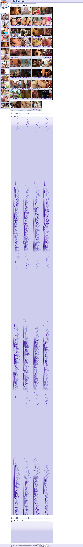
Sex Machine (44, 227)
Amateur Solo (15, 175)
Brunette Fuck (15, 481)
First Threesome (25, 360)
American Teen (15, 205)
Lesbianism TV (45, 526)
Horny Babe (24, 478)
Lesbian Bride (34, 221)
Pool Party (34, 500)
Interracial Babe (35, 119)
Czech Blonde (25, 227)
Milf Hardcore (34, 380)
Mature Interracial (35, 340)
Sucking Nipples (45, 340)
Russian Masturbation (46, 211)
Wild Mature (44, 485)
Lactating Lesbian (35, 175)
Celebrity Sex (24, 126)
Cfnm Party (24, 128)
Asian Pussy (14, 265)
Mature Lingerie (35, 345)
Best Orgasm (15, 328)
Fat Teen (24, 336)
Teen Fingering (45, 377)
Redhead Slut (44, 177)
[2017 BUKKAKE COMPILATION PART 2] (37, 56)
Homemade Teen (25, 476)
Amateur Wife (15, 186)
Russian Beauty (45, 202)
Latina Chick (34, 188)
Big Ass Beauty (15, 332)
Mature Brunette (35, 324)
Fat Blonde (24, 325)
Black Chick (14, 388)
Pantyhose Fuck (35, 476)
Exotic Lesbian (25, 312)
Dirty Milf (24, 253)
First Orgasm (24, 359)
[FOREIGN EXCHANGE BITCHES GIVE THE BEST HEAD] (26, 35)
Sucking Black (45, 336)
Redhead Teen (45, 178)
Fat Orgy (24, 334)
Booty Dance (14, 451)
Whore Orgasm (45, 474)
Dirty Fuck (24, 251)
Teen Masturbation (45, 389)
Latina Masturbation (35, 195)
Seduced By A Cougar (46, 223)
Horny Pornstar (25, 492)
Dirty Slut (24, 256)
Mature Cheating (35, 325)
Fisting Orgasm (25, 370)
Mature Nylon (34, 348)
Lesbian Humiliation (35, 242)
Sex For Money (45, 226)
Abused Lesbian (15, 118)
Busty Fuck (14, 509)
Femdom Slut (24, 344)
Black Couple (15, 389)
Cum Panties (24, 209)
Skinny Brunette (45, 264)
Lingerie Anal (34, 304)
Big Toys (14, 371)
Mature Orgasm (35, 349)
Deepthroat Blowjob (25, 238)
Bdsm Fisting (14, 310)
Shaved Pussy (45, 246)
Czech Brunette (25, 228)
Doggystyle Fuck (25, 260)
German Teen (25, 399)
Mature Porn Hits (45, 532)
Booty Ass (14, 450)
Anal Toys (14, 231)
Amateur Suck (15, 179)
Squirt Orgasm (45, 313)
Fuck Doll (24, 386)
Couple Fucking (25, 188)
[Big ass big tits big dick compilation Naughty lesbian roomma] (37, 14)
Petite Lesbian (35, 494)
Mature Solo (34, 356)
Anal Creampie (15, 209)
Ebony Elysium (25, 540)
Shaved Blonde (45, 237)
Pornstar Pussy (35, 514)
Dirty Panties (24, 255)
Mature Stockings (35, 358)
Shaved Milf (44, 244)
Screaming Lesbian (45, 221)
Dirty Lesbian (24, 252)
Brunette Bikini (15, 471)
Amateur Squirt (15, 176)
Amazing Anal (15, 187)
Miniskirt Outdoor (35, 403)
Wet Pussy (44, 467)
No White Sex (35, 530)
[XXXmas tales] (37, 66)
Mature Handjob (35, 338)
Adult (14, 541)
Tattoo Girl (44, 345)
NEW (19, 113)
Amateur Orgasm (15, 166)
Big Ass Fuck (15, 337)
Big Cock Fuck (15, 351)
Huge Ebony (24, 502)
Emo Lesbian (24, 305)
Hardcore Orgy (25, 466)
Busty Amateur (15, 501)
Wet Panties (44, 466)
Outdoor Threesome (35, 469)
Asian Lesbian (15, 255)
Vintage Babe (44, 447)
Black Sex (14, 400)
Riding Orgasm (45, 197)
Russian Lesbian (45, 210)
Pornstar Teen (45, 120)
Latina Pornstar (35, 201)
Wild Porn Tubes (5, 27)
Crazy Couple (25, 194)
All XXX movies (5, 34)
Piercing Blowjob (35, 496)
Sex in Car (44, 230)
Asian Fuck (14, 251)
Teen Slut (44, 401)
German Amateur (25, 390)
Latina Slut (34, 203)
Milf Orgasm (34, 383)
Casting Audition (25, 121)
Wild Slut (44, 491)
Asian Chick (14, 244)
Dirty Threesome (25, 258)
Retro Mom (44, 189)
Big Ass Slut (14, 341)
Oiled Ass (34, 449)
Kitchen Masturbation (36, 172)
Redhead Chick (45, 169)
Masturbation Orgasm (36, 314)
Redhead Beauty (45, 167)
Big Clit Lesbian (15, 346)
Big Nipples (14, 363)
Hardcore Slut (25, 467)
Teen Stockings (45, 405)
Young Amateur (45, 494)
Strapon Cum (44, 322)
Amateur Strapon (15, 177)
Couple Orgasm (25, 190)
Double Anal (24, 261)
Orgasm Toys (34, 458)
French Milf (24, 384)
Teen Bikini (44, 358)
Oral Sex (34, 455)
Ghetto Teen (24, 402)
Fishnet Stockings (25, 368)
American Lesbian (15, 202)
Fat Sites (34, 534)
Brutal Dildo (14, 499)
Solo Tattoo (44, 305)
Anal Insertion (15, 219)
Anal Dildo (14, 210)
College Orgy (24, 176)
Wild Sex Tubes (15, 538)
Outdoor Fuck (35, 465)
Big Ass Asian (15, 330)
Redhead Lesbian (45, 172)
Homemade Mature (25, 474)
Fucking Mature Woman (36, 540)
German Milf (24, 398)
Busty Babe (14, 504)
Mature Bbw (34, 318)
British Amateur (15, 458)
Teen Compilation (45, 363)
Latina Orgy (34, 199)
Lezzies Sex (45, 530)
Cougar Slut (24, 185)
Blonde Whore (15, 443)
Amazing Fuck (15, 194)
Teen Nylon (44, 390)
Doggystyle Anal (25, 259)
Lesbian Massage (35, 248)
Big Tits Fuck (14, 368)
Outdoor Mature (35, 467)
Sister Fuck (44, 255)
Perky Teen (34, 487)
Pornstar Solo (44, 119)
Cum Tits (24, 211)
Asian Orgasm (15, 261)
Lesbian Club (34, 224)
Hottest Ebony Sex (36, 527)
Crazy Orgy (24, 198)
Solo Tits (44, 306)
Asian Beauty (15, 240)
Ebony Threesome (25, 304)
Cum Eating (24, 203)
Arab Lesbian (14, 234)
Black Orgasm (15, 396)
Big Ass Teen (14, 342)
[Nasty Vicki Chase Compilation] (47, 87)
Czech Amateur (25, 225)
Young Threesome (45, 514)
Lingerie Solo (34, 305)
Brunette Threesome (16, 496)
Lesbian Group (35, 239)
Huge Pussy (24, 505)
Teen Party (44, 395)
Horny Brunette (25, 481)
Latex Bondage (35, 177)
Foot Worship (24, 375)
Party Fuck (34, 479)
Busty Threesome (25, 120)
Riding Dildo (44, 195)
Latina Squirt (34, 205)
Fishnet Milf (24, 367)
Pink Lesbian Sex (45, 535)
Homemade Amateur (26, 469)
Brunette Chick (15, 475)
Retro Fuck (44, 185)
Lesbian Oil (34, 257)
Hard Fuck (24, 458)
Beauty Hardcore (15, 318)
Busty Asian (14, 503)
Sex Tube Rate (5, 20)
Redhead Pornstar (45, 176)
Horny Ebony (24, 485)
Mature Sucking (35, 360)
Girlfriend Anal (25, 404)
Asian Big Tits (15, 241)
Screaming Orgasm (45, 222)
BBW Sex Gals (35, 532)
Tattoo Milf (44, 346)
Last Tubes (15, 530)
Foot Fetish (24, 374)
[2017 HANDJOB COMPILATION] (47, 97)
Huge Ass (24, 497)
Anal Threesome (15, 230)
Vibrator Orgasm (45, 444)
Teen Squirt (44, 404)
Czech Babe (24, 226)
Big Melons (14, 361)
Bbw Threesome (15, 308)
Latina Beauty (34, 186)
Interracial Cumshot (35, 122)
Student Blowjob (45, 326)
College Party (24, 177)
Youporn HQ (15, 539)
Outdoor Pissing (35, 468)
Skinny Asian (44, 258)
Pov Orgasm (44, 126)
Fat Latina (24, 329)
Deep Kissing (24, 237)
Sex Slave (44, 229)
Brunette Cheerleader (16, 474)
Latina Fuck (34, 191)
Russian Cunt (44, 207)
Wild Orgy (44, 488)
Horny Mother (25, 491)
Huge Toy (24, 508)
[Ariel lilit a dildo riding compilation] (26, 14)
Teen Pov (44, 397)
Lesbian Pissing (35, 263)
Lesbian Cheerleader (35, 222)
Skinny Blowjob (45, 263)
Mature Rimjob (35, 353)
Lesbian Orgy (34, 259)
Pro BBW (44, 537)
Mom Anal (34, 405)
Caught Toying (25, 124)
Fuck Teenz (35, 541)
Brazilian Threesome (16, 457)
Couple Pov (24, 191)
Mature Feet (34, 332)
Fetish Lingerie (25, 350)
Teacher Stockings (45, 349)
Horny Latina (24, 487)
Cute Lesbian (24, 221)
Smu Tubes (25, 531)
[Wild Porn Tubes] (47, 14)
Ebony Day (25, 539)
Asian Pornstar (15, 263)
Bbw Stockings (15, 306)
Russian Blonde (45, 203)
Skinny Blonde (45, 262)
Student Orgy (44, 328)
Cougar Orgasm (25, 184)
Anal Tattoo (14, 229)
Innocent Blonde (25, 510)
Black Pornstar (15, 398)
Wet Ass (44, 461)
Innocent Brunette (25, 511)
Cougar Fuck (24, 183)
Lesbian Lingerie (35, 246)
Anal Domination (15, 212)
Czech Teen (24, 235)
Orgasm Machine (35, 457)
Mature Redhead (35, 352)
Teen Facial (44, 373)
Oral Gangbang (35, 454)
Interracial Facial (35, 125)
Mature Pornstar (35, 351)
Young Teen (44, 513)
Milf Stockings (35, 393)
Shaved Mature (45, 243)
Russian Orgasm (45, 214)
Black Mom (14, 395)
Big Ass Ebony (15, 336)
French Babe (24, 382)
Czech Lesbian (25, 230)
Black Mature (15, 393)
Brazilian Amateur (15, 453)
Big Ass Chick (15, 335)
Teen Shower (44, 400)
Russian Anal (44, 200)
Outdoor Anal (34, 462)
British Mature (15, 462)
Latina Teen (34, 206)
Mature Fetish (35, 333)
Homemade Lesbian (25, 473)
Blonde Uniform (15, 442)
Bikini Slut (14, 377)
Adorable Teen (15, 125)
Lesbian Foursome (35, 237)
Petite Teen (34, 495)
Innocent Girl (24, 512)
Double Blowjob (25, 262)
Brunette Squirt (15, 493)
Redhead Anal (45, 165)
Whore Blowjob (45, 471)
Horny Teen (24, 495)
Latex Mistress (35, 181)
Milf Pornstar (34, 386)
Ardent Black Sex (25, 533)
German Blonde (25, 393)
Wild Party (44, 489)
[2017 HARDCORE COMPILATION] (47, 35)
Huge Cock (24, 499)
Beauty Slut (14, 321)
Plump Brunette (35, 497)
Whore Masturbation (45, 473)
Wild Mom (44, 487)
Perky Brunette (35, 485)
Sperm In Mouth (45, 309)
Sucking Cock (45, 337)
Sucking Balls (44, 333)
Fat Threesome (25, 337)
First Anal (24, 356)
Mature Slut (34, 355)
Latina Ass (34, 185)
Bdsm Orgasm (15, 311)
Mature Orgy (34, 350)
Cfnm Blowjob (25, 127)
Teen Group (44, 383)
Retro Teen (44, 191)
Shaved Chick (45, 239)
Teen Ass (44, 352)
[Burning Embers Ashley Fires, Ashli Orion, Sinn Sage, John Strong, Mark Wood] (26, 45)
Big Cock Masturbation (16, 352)
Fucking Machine (25, 387)
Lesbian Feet (34, 232)
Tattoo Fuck (44, 344)
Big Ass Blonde (15, 333)
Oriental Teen (34, 461)
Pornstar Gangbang (35, 508)
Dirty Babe (24, 246)
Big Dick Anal (15, 354)
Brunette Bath (15, 468)
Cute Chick (24, 219)
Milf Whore (34, 400)
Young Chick (44, 503)
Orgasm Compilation (35, 456)
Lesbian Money (35, 253)
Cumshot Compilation (26, 212)
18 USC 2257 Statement (20, 544)
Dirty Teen (24, 257)
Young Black (44, 499)
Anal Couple (14, 208)
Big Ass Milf (14, 339)
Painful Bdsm (34, 470)
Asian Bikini (14, 242)
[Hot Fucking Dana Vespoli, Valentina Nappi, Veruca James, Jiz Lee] (37, 87)
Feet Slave (24, 339)
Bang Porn (5, 54)
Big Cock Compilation (16, 349)
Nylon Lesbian (35, 444)
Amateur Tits (14, 184)
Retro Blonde (44, 182)
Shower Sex (44, 253)
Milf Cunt (34, 372)
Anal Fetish (14, 214)
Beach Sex (14, 313)
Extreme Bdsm (25, 314)
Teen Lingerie (44, 388)
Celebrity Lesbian (25, 125)
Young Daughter (45, 505)
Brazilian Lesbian (15, 455)
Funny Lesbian (25, 388)
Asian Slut (14, 266)
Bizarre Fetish (15, 378)
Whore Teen (44, 475)
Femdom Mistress (25, 343)
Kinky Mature (34, 168)
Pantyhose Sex (35, 478)
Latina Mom (34, 197)
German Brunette (25, 394)
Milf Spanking (34, 391)
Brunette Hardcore (15, 483)
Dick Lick (24, 240)
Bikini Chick (14, 375)
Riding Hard (44, 196)
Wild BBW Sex (45, 540)
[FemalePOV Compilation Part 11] (15, 14)
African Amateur (15, 126)
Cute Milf (24, 222)
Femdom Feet (25, 341)
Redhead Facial (45, 170)
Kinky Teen (34, 169)
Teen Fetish (44, 376)
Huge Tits (24, 507)
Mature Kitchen (35, 342)
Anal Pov (14, 225)
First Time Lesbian (25, 362)
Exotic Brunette (25, 311)
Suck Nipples (44, 332)
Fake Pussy (24, 319)
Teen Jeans (44, 386)
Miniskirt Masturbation (36, 402)
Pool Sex (34, 501)
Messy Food (34, 365)
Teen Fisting (44, 379)
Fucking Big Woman (36, 535)
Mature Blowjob (35, 323)
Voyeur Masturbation (45, 460)
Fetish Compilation (25, 347)
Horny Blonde (25, 480)
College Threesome (25, 181)
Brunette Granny (15, 482)
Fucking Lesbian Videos (36, 537)
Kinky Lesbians (35, 167)
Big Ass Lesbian (15, 338)
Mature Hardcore (35, 339)
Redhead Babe (45, 166)
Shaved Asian (44, 233)
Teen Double (44, 372)
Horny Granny (25, 486)
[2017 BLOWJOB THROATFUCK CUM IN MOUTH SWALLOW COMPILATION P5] (37, 35)
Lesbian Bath (34, 216)
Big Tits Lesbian (15, 369)
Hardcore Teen (25, 468)
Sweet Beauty (45, 342)
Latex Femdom (35, 178)
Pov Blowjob (44, 122)
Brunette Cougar (15, 476)
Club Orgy (24, 165)
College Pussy (25, 178)
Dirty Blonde (24, 248)
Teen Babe (44, 354)
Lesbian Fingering (35, 234)
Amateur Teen (15, 182)
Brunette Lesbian (15, 484)
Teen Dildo (44, 369)
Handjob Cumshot (25, 456)
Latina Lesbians (35, 194)
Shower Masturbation (46, 252)
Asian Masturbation (15, 257)
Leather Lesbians (35, 209)
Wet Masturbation (45, 464)
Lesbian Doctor (35, 228)
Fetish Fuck (24, 348)
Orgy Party (34, 459)
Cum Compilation (25, 202)
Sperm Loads (44, 311)
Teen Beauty (44, 356)
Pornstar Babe (35, 504)
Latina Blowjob (35, 187)
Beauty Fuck (14, 317)
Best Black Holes (25, 534)
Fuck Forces (5, 88)
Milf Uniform (34, 399)
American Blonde (15, 200)
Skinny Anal (44, 257)
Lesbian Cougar (35, 226)
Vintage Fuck (44, 449)
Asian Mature (15, 258)
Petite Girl (34, 492)
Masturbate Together (35, 313)
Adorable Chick (15, 122)
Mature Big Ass (35, 320)
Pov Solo (44, 127)
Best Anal (14, 322)
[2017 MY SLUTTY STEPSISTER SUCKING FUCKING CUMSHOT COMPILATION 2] (37, 97)
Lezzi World (45, 531)
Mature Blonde (35, 322)
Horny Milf (24, 489)
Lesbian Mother (35, 254)
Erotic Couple (24, 308)
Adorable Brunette (15, 121)
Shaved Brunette (45, 238)
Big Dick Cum (15, 357)
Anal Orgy (14, 222)
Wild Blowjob (44, 482)
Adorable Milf (14, 123)
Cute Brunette (25, 218)
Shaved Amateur (45, 231)
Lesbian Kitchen (35, 245)
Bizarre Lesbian (15, 379)
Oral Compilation (35, 451)
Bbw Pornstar (15, 305)
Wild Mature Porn (45, 541)
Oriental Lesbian (35, 460)
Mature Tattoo (34, 361)
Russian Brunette (45, 205)
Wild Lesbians (45, 484)
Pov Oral (44, 125)
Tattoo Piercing (45, 347)
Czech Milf (24, 232)
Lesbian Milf (34, 251)
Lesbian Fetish (35, 233)
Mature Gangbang (35, 336)
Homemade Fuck (25, 472)
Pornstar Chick (35, 506)
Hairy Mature (24, 452)
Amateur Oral (15, 165)
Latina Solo (34, 204)
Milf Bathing (34, 367)
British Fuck (14, 460)
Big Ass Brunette (15, 334)
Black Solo (14, 402)
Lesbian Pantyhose (35, 261)
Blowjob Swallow (15, 446)
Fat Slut (24, 335)
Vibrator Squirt (45, 445)
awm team (13, 544)
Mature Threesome (35, 362)
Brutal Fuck (14, 500)
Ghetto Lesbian (25, 401)
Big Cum (14, 353)
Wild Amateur (44, 477)
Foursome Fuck (25, 378)
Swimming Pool (45, 343)
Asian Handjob (15, 252)
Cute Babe (24, 216)
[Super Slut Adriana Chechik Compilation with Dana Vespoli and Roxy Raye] (15, 45)
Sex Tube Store (25, 530)
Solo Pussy (44, 304)
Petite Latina (34, 493)
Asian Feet (14, 249)
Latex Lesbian (35, 179)
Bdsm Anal (14, 309)
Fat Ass (24, 323)
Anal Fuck (14, 217)
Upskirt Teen (44, 443)
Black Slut (14, 401)
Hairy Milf (24, 453)
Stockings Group (45, 318)
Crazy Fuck (24, 196)
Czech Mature (25, 231)
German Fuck (25, 395)
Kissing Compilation (35, 171)
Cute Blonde (24, 217)
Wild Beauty (44, 480)
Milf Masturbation (35, 382)
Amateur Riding (15, 171)
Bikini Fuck (14, 376)
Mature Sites (45, 534)
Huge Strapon (25, 506)
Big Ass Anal (14, 329)
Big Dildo (14, 360)
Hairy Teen (24, 455)
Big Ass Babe (15, 331)
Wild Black (44, 481)
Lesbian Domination (35, 229)
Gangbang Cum (25, 389)
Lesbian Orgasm (35, 258)
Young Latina (44, 507)
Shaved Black (45, 236)
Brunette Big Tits (15, 470)
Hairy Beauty (24, 442)
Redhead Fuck (45, 171)
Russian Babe (45, 201)
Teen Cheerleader (45, 361)
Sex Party (44, 228)
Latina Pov (34, 202)
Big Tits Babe (14, 366)
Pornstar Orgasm (35, 510)
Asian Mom (14, 260)
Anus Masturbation (15, 233)
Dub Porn (5, 61)
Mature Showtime (45, 533)
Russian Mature (45, 212)
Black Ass (14, 382)
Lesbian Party (35, 262)
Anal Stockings (15, 227)
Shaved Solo (44, 248)
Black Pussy (14, 399)
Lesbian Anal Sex (35, 213)
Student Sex (44, 330)
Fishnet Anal (24, 364)
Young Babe (44, 497)
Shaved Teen (44, 249)
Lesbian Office (35, 256)
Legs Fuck (34, 211)
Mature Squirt (34, 357)
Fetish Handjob (25, 349)
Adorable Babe (15, 119)
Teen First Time (45, 378)
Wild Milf (44, 486)
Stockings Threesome (46, 320)
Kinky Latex (34, 166)
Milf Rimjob (34, 388)
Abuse (26, 544)
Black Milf (14, 394)
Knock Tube (25, 526)
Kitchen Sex (34, 173)
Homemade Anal (25, 470)
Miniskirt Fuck (35, 401)
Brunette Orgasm (15, 487)
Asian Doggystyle (15, 247)
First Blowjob (24, 357)
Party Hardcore (35, 481)
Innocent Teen (25, 514)
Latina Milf (34, 196)
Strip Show (44, 325)
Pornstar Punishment (36, 513)
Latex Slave (34, 182)
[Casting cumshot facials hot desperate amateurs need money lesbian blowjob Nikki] (15, 35)
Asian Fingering (15, 250)
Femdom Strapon (25, 346)
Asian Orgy (14, 262)
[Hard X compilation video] (26, 108)
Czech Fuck (24, 229)
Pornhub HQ (5, 81)
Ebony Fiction (25, 541)
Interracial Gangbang (36, 127)
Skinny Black (44, 261)
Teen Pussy (44, 398)
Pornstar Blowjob (35, 505)
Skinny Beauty (45, 260)
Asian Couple (15, 245)
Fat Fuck (24, 328)
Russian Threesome (45, 216)
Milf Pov (34, 387)
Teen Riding (44, 399)
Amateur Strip (15, 178)
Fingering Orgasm (25, 354)
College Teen (24, 180)
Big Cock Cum (15, 350)
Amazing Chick (15, 193)
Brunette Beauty (15, 469)
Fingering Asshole (25, 352)
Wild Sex (44, 490)
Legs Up (34, 212)
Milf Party (34, 385)
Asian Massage (15, 256)
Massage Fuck (35, 309)
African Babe (14, 127)
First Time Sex (25, 363)
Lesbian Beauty (35, 218)
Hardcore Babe (25, 460)
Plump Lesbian (35, 498)
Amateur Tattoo (15, 181)
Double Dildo (24, 263)
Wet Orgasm (44, 465)
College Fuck (24, 174)
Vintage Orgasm (45, 455)
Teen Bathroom (45, 355)
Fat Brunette (24, 326)
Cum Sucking (25, 210)
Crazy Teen (24, 200)
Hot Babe (24, 496)
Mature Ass (34, 317)
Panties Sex (34, 474)
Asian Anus (14, 237)
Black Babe (14, 383)
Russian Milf (44, 213)
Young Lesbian (45, 508)
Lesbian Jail (34, 243)
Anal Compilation (15, 207)
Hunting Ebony (35, 528)
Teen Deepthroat (45, 368)
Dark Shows (25, 537)
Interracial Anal (35, 118)
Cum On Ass (24, 205)
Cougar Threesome (25, 186)
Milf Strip (34, 394)
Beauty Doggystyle (15, 316)
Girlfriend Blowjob (25, 405)
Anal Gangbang (15, 218)
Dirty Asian (24, 245)
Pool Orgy (34, 499)
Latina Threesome (35, 207)
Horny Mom (24, 490)
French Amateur (25, 380)
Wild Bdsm (44, 479)
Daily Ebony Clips (25, 536)
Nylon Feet (34, 442)
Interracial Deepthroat (36, 123)
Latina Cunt (34, 189)
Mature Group (35, 337)
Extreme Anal (24, 313)
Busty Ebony (14, 508)
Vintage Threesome (45, 459)
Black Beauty (15, 385)
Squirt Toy (44, 314)
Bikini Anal (14, 372)
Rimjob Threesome (45, 198)
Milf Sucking (34, 395)
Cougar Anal (24, 182)
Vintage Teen (44, 458)
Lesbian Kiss (34, 244)
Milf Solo (34, 390)
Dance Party (24, 236)
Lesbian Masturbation (36, 249)
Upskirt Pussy (45, 442)
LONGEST (22, 113)
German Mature (25, 397)
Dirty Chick (24, 250)
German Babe (25, 392)
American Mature (15, 203)
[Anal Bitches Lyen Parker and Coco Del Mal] (26, 56)
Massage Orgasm (35, 311)
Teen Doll (44, 371)
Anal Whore (14, 232)
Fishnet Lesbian (25, 366)
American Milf (15, 204)
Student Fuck (44, 327)
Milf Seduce (34, 389)
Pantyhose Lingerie (35, 477)
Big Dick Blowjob (15, 355)
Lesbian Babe (34, 215)
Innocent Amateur (25, 509)
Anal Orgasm (15, 221)
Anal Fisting (14, 215)
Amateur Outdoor (15, 168)
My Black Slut (35, 529)
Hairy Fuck (24, 446)
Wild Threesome (45, 493)
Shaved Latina (45, 241)
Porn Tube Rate (25, 527)
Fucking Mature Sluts (36, 538)
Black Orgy (14, 397)
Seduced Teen (45, 224)
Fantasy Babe (25, 320)
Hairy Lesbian (25, 450)
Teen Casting (44, 360)
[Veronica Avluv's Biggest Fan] (15, 108)
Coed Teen (24, 172)
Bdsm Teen (14, 312)
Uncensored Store (16, 536)
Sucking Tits (44, 341)
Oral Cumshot (35, 453)
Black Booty (14, 387)
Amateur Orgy (15, 167)
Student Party (44, 329)
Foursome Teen (25, 379)
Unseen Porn (15, 537)
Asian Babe (14, 238)
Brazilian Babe (15, 454)
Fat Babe (24, 324)
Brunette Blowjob (15, 472)
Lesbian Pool (34, 264)
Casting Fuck (24, 122)
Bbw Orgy (14, 304)
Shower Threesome (45, 254)
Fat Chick (24, 327)
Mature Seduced (35, 354)
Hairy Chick (24, 445)
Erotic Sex (24, 310)
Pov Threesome (45, 128)
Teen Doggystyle (45, 370)
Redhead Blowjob (45, 168)
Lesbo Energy (45, 529)
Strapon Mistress (45, 324)
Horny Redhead (25, 493)
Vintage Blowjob (45, 448)
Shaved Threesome (45, 250)
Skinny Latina (44, 266)
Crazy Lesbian (25, 197)
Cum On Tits (24, 208)
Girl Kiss (24, 403)
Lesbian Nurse (35, 255)
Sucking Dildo (44, 339)
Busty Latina (14, 510)
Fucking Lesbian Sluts (36, 536)
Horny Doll (24, 484)
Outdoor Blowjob (35, 463)
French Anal (24, 381)
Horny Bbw (24, 479)
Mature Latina (34, 343)
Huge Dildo (24, 501)
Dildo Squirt (24, 243)
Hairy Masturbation (25, 451)
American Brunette (15, 201)
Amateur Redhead (15, 170)
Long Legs (34, 308)
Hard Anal (24, 457)
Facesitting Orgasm (25, 316)
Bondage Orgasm (15, 448)
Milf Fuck (34, 377)
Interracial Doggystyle (36, 124)
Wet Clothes (44, 462)
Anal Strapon (14, 228)
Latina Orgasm (35, 198)
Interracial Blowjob (35, 121)
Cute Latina (24, 220)
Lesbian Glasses (35, 238)
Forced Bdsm (25, 376)
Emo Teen (24, 306)
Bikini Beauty (14, 374)
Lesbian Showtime (45, 527)
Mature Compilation (35, 326)
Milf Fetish (34, 376)
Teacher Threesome (45, 350)
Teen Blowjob (44, 359)
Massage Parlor (35, 312)
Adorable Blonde (15, 120)
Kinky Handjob (35, 165)
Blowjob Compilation (15, 444)
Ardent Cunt (5, 47)
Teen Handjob (44, 384)
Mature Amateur (35, 315)
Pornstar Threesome (45, 121)
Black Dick (14, 390)
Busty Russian (25, 118)
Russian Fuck (45, 208)
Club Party (24, 166)
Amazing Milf (14, 196)
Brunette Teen (15, 495)
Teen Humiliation (45, 385)
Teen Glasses (44, 382)
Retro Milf (44, 188)
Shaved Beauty (45, 235)
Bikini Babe (14, 373)
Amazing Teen (15, 198)
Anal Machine (15, 220)
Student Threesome (45, 331)
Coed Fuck (24, 169)
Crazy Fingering (25, 195)
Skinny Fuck (44, 265)
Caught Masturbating (26, 123)
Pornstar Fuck (35, 507)
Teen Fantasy (44, 374)
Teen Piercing (44, 396)
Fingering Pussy (25, 355)
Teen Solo (44, 402)
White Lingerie (45, 469)
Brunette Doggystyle (16, 478)
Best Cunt (14, 325)
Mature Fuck (34, 335)
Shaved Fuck (44, 240)
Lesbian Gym (34, 240)
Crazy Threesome (25, 201)
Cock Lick (24, 168)
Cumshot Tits (24, 214)
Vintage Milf (44, 453)
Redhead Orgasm (45, 175)
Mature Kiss (34, 341)
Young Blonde (44, 500)
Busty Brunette (15, 507)
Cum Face (24, 204)
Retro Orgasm (45, 190)
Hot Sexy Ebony (35, 526)
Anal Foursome (15, 216)
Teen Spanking (45, 403)
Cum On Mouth (25, 206)
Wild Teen (44, 492)
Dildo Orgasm (25, 241)
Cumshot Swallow (25, 213)
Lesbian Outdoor (35, 260)
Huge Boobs (24, 498)
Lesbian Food (34, 236)
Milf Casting (34, 371)
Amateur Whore (15, 185)
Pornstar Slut (44, 118)
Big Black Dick (15, 343)
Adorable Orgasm (15, 124)
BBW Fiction (35, 531)
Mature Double (35, 330)
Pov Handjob (44, 123)
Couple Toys (24, 192)
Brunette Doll (14, 479)
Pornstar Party (35, 512)
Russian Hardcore (45, 209)
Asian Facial (14, 248)
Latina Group (34, 192)
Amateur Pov (14, 169)
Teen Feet (44, 375)
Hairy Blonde (24, 443)
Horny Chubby (25, 482)
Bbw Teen (14, 307)
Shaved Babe (44, 234)
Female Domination (25, 340)
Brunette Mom (15, 486)
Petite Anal (34, 488)
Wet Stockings (45, 468)
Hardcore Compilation (26, 462)
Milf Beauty (34, 368)
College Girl (24, 175)
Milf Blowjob (34, 370)
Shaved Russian (45, 247)
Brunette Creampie (15, 477)
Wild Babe (44, 478)
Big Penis (14, 364)
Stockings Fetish (45, 317)
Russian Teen (44, 215)
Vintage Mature (45, 452)
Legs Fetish (34, 210)
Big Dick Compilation (16, 356)
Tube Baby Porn (25, 532)
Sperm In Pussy (45, 310)
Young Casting (45, 502)
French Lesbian (25, 383)
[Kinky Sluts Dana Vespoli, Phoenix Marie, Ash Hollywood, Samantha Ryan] (26, 87)
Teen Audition (44, 353)
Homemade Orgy (25, 475)
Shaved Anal (44, 232)
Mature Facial (34, 331)
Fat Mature (24, 331)
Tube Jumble (5, 108)
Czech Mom (24, 233)
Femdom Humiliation (26, 342)
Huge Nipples (24, 504)
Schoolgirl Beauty (45, 217)
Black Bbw (14, 384)
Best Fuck (14, 326)
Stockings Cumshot (45, 316)
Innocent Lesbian (25, 513)
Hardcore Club (25, 461)
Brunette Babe (15, 467)
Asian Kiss (14, 254)
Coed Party (24, 171)
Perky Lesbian (35, 486)
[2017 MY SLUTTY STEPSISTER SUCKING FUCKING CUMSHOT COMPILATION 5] (15, 66)
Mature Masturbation (35, 346)
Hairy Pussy (24, 454)
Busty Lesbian (15, 511)
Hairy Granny (24, 447)
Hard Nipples (24, 459)
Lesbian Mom (34, 252)
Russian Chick (45, 206)
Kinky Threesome (35, 170)
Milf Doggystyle (35, 373)
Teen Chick (44, 362)
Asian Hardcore (15, 253)
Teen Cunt (44, 366)
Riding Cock (44, 193)
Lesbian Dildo (34, 227)
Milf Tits (34, 398)
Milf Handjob (34, 379)
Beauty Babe (14, 314)
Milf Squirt (34, 392)
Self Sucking (44, 225)
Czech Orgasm (25, 234)
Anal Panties (14, 223)
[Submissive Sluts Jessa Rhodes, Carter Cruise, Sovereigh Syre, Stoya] (15, 87)
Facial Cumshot (25, 318)
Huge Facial (24, 503)
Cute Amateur (25, 215)
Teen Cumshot (45, 365)
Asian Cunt (14, 246)
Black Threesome (15, 405)
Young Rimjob (45, 509)
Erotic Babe (24, 307)
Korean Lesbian (35, 174)
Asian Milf (14, 259)
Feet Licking (24, 338)
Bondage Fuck (15, 447)
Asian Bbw (14, 239)
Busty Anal (14, 502)
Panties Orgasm (35, 473)
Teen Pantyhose (45, 394)
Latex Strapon (35, 183)
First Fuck (24, 358)
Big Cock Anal (15, 347)
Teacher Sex (44, 348)
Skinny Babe (44, 259)
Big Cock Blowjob (15, 348)
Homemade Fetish (25, 471)
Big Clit (14, 345)
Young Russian (45, 510)
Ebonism (24, 538)
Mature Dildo (34, 328)
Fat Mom (24, 333)
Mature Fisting (35, 334)
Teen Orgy (44, 392)
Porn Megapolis (45, 536)
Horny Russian (25, 494)
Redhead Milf (44, 174)
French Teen (24, 385)
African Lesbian (15, 128)
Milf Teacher (34, 396)
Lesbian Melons (35, 250)
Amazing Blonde (15, 191)
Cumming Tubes (35, 533)
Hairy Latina (24, 449)
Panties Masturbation (36, 472)
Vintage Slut (44, 457)
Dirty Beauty (24, 247)
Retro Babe (44, 181)
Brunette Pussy (15, 490)
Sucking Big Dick (45, 335)
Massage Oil (34, 310)
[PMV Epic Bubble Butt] (15, 97)
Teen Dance (44, 367)
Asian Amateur (15, 235)
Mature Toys (34, 363)
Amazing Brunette (15, 192)
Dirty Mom (24, 254)
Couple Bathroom (25, 187)
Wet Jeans (44, 463)
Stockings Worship (45, 321)
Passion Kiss (34, 482)
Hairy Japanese (25, 448)
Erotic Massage (25, 309)
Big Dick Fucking (15, 358)
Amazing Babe (15, 189)
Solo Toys (44, 307)
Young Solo (44, 512)
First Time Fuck (25, 361)
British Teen (14, 464)
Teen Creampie (45, 364)
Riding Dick (44, 194)
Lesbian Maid (34, 247)
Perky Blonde (34, 484)
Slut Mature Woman (46, 538)
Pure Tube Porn (25, 528)
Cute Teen (24, 224)
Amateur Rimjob (15, 172)
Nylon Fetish (34, 443)
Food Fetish (24, 373)
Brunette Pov (14, 489)
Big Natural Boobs (15, 362)
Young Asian (44, 496)
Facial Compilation (25, 317)
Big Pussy (14, 365)
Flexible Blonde (25, 371)
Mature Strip (34, 359)
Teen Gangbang (45, 381)
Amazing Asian (15, 188)
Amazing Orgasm (15, 197)
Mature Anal (34, 316)
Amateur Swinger (15, 180)
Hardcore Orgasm (25, 465)
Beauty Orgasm (15, 319)
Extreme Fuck (25, 315)
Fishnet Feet (24, 365)
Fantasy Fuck (25, 321)
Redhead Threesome (46, 179)
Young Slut (44, 511)
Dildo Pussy (24, 242)
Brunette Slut (14, 491)
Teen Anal (44, 351)
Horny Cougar (25, 483)
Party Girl (34, 480)
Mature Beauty (35, 319)
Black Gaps (25, 535)
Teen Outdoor (44, 393)
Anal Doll (14, 211)
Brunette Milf (14, 485)
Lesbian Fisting (35, 235)
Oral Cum (34, 452)
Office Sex (34, 448)
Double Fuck (24, 266)
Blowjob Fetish (15, 445)
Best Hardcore (15, 327)
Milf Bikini (34, 369)
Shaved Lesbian (45, 242)
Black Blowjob (15, 386)
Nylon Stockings (35, 445)
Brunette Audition (15, 466)
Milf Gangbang (35, 378)
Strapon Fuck (44, 323)
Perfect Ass (34, 483)
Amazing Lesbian (15, 195)
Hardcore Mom (25, 464)
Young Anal (44, 495)
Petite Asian (34, 489)
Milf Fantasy (34, 375)
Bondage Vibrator (15, 449)
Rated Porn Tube (25, 529)
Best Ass (14, 323)
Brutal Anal (14, 498)
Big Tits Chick (15, 367)
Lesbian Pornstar (35, 265)
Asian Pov (14, 264)
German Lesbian (25, 396)
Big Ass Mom (15, 340)
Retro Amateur (45, 180)
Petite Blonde (34, 490)
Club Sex (24, 167)
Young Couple (45, 504)
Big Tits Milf (14, 370)
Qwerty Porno (15, 534)
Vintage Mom (44, 454)
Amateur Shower (15, 173)
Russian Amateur (45, 199)
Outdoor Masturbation (36, 466)
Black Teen (14, 404)
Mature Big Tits (35, 321)
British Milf (14, 463)
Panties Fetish (35, 471)
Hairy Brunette (25, 444)
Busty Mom (14, 513)
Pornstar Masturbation (36, 509)
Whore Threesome (45, 476)
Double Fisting (25, 265)
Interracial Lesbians (35, 128)
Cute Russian (25, 223)
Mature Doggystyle (35, 329)
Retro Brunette (45, 184)
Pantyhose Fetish (35, 475)
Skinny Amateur (45, 256)
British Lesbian (15, 461)
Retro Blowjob (45, 183)
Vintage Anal (44, 446)
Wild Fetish (44, 483)
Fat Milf (24, 332)
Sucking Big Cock (45, 334)
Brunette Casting (15, 473)
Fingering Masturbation (26, 353)
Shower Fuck (44, 251)
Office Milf (34, 447)
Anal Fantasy (14, 213)
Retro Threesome (45, 192)
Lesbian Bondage (35, 220)
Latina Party (34, 200)
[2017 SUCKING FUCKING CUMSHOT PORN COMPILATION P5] (26, 97)
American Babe (15, 199)
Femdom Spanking (25, 345)
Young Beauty (45, 498)
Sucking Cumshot (45, 338)
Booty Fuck (14, 452)
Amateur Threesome (16, 183)
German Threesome (25, 400)
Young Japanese (45, 506)
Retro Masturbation (45, 187)
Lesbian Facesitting (35, 230)
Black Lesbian (15, 392)
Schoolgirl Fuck (45, 218)
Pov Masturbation (45, 124)
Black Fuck (14, 391)
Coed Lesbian (25, 170)
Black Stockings (15, 403)
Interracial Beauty (35, 120)
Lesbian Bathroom (35, 217)
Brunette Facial (15, 480)
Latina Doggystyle (35, 190)
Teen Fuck (44, 380)
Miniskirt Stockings (35, 404)
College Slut (24, 179)
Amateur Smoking (15, 174)
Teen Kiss (44, 387)
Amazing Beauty (15, 190)
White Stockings (45, 470)
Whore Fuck (44, 472)
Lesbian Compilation (35, 225)
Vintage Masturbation (46, 451)
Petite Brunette (35, 491)
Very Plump (45, 539)
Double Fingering (25, 264)
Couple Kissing (25, 189)
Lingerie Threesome (35, 307)
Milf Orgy (34, 384)
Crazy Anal (24, 193)
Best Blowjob (14, 324)
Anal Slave (14, 226)
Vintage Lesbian (45, 450)
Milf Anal (34, 366)
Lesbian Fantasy (35, 231)
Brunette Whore (15, 497)
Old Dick (34, 450)
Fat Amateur (24, 322)
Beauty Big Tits (15, 315)
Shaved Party (44, 245)
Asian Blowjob (15, 243)
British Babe (14, 459)
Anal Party (14, 224)
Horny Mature (25, 488)
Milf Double (34, 374)
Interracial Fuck (35, 126)
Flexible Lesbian (25, 372)
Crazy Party (24, 199)
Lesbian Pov (34, 266)
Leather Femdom (35, 208)
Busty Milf (14, 512)
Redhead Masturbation (46, 173)
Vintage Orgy (44, 456)
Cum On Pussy (25, 207)
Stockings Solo (45, 319)
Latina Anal (34, 184)
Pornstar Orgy (35, 511)
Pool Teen (34, 502)
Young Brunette (45, 501)
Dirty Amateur (25, 244)
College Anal (24, 173)
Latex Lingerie (35, 180)
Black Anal (14, 381)
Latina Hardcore (35, 193)
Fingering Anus (25, 351)
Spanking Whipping (45, 308)
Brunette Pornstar (15, 488)
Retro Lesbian (45, 186)
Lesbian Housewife (35, 241)
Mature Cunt (34, 327)
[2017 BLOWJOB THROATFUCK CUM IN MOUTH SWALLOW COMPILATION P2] (15, 56)
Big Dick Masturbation (16, 359)
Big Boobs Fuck (15, 344)
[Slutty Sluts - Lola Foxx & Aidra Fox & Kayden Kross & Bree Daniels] (37, 108)
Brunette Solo (15, 492)
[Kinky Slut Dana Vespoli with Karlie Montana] (47, 66)
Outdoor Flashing (35, 464)
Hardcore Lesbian (25, 463)
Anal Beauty (14, 206)
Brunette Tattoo (15, 494)
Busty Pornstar (15, 514)
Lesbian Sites (45, 528)
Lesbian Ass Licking (35, 214)
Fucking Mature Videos (36, 539)
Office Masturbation (35, 446)
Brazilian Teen (15, 456)
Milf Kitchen (34, 381)
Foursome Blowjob (25, 377)
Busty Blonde (15, 506)
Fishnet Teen (24, 369)
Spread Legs (44, 312)
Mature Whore (35, 364)
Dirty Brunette (25, 249)
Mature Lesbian (35, 344)
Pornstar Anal (34, 503)
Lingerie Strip (34, 306)
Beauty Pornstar (15, 320)
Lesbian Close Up (35, 223)
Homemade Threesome (26, 477)
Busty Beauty (15, 505)
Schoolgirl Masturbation (46, 219)
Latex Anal (34, 176)
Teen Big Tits (44, 357)
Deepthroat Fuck (25, 239)
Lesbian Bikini (35, 219)
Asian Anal (14, 236)
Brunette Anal (15, 465)
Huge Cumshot (25, 500)
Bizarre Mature (15, 380)
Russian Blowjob (45, 204)
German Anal (24, 391)
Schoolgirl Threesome (46, 220)
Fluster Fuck (5, 68)
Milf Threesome (35, 397)
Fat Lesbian (24, 330)
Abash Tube (15, 540)
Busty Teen (24, 119)
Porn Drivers (5, 95)
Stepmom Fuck (45, 315)
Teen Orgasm (44, 391)
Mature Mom (34, 347)
